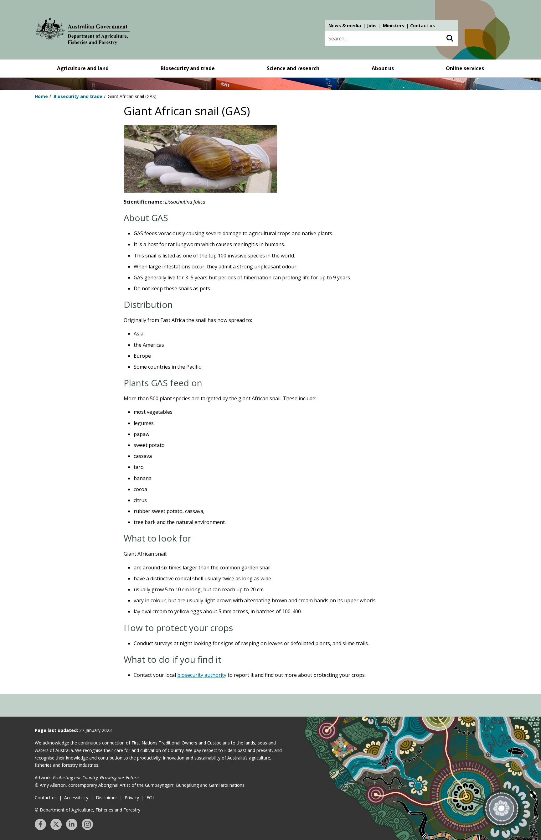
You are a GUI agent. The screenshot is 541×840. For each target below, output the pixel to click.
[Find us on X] (56, 824)
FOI (150, 798)
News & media (344, 26)
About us (383, 68)
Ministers (393, 26)
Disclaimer (106, 798)
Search (449, 38)
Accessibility (76, 798)
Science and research (293, 68)
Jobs (372, 26)
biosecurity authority (201, 674)
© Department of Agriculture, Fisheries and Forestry (87, 810)
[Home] (82, 32)
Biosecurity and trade (188, 68)
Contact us (422, 26)
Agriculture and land (83, 68)
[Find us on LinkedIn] (71, 824)
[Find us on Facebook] (40, 824)
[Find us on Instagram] (87, 824)
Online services (465, 68)
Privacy (132, 798)
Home (41, 96)
